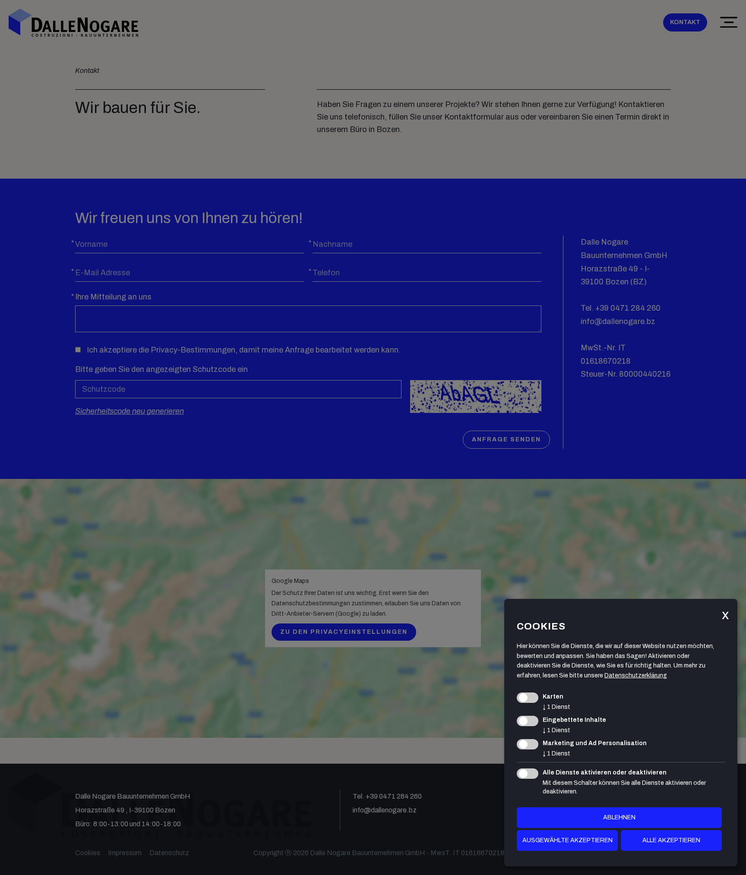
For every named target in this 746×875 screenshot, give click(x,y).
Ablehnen (619, 817)
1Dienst (556, 707)
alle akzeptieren (671, 840)
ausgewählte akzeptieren (567, 840)
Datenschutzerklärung (635, 675)
